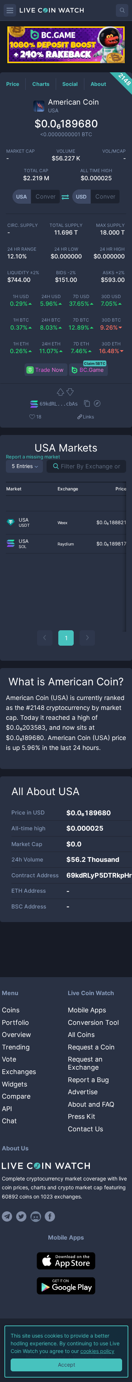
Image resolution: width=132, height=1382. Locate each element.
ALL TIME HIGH (96, 170)
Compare (16, 1096)
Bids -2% (66, 272)
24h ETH (51, 344)
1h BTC (21, 320)
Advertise (83, 1092)
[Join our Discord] (36, 1216)
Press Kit (81, 1116)
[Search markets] (53, 466)
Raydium (66, 544)
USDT (24, 525)
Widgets (14, 1084)
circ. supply (22, 225)
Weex (62, 522)
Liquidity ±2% (23, 272)
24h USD (51, 296)
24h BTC (50, 320)
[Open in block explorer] (97, 404)
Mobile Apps (87, 1010)
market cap (20, 151)
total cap (36, 170)
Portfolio (15, 1022)
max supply (110, 225)
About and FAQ (91, 1104)
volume (65, 151)
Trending (16, 1047)
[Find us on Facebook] (50, 1216)
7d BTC (81, 320)
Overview (16, 1034)
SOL (22, 546)
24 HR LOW (66, 249)
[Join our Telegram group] (8, 1216)
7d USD (81, 296)
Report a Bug (88, 1080)
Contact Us (85, 1129)
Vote (9, 1059)
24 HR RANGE (21, 249)
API (7, 1109)
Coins (10, 1010)
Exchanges (19, 1072)
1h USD (21, 296)
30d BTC (111, 320)
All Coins (81, 1034)
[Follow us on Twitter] (21, 1216)
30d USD (111, 296)
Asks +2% (114, 272)
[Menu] (10, 10)
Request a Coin (91, 1047)
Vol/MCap (114, 151)
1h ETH (21, 344)
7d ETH (81, 344)
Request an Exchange (85, 1063)
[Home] (66, 1165)
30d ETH (111, 344)
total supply (66, 225)
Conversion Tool (93, 1022)
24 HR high (112, 249)
